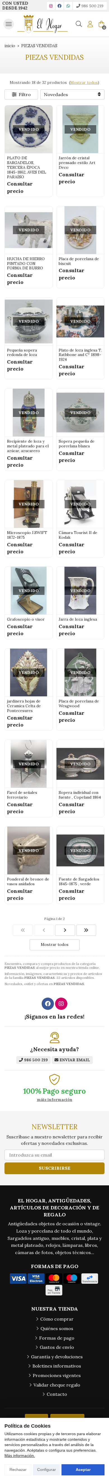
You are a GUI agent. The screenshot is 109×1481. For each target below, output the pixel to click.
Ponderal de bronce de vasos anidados (28, 881)
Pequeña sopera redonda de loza (22, 352)
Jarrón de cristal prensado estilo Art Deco (77, 162)
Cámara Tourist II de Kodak (78, 535)
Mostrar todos (84, 82)
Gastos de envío (57, 1347)
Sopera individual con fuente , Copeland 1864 (80, 795)
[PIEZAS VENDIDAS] (23, 930)
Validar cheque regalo (57, 1385)
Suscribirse (54, 1168)
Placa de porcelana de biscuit (79, 261)
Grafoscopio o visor (26, 619)
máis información (54, 1099)
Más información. (19, 1455)
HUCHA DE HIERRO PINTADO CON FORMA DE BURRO (26, 263)
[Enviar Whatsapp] (68, 5)
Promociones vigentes (57, 1375)
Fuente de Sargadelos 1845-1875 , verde (79, 881)
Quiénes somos (57, 1328)
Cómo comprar (57, 1319)
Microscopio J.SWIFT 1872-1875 (27, 535)
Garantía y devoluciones (57, 1356)
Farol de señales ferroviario (22, 795)
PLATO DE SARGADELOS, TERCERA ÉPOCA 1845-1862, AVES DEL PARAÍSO (26, 167)
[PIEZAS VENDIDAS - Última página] (65, 930)
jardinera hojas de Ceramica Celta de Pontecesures (24, 706)
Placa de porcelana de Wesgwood (79, 703)
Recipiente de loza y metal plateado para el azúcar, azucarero (28, 446)
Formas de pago (56, 1338)
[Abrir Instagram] (51, 5)
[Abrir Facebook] (59, 5)
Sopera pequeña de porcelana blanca (76, 443)
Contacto (57, 1394)
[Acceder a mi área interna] (90, 24)
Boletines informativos (56, 1366)
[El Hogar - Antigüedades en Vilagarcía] (42, 24)
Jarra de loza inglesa (78, 619)
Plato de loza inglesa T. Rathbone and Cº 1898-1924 (80, 355)
